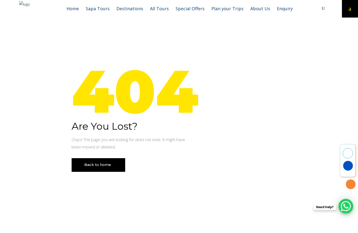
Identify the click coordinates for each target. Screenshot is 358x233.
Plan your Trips (227, 8)
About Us (260, 8)
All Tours (159, 8)
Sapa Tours (98, 8)
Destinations (129, 8)
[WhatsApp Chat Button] (346, 206)
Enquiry (285, 8)
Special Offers (190, 8)
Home (72, 8)
